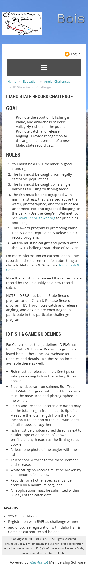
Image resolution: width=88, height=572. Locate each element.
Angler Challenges (57, 81)
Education (30, 81)
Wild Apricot (38, 562)
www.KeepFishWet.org (37, 218)
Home (11, 81)
